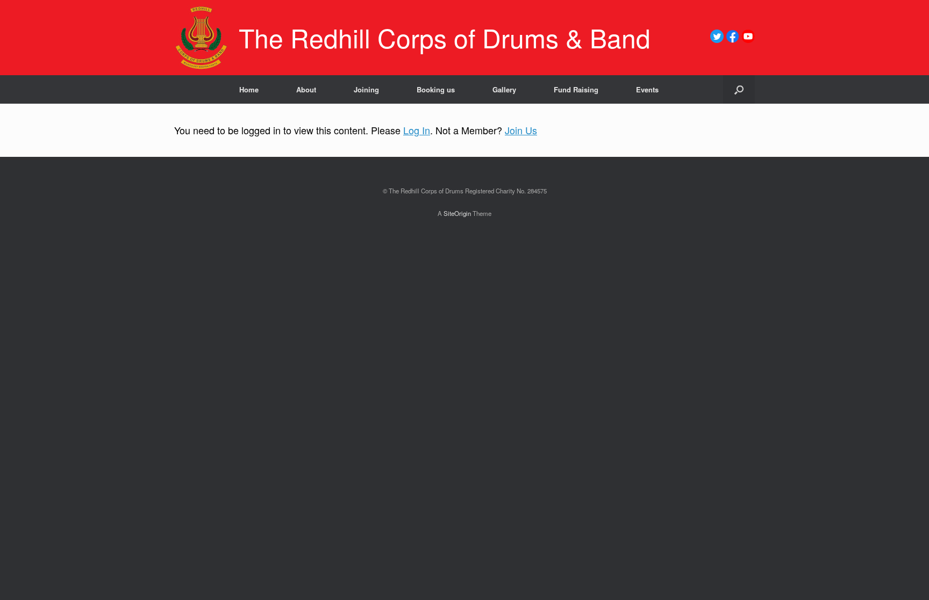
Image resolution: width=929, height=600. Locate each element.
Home (249, 89)
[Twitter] (717, 40)
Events (647, 89)
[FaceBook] (732, 40)
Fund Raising (576, 89)
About (306, 89)
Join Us (521, 130)
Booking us (436, 89)
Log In (416, 130)
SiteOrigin (457, 213)
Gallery (504, 89)
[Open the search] (739, 89)
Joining (366, 89)
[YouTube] (748, 40)
